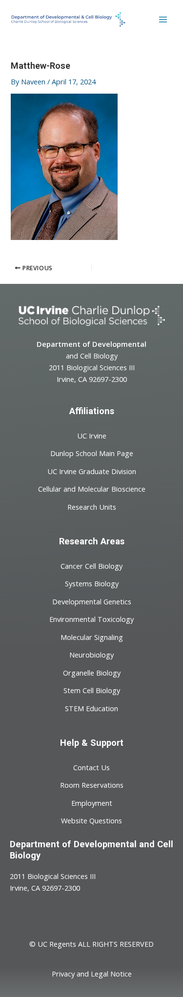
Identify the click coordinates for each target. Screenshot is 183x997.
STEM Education (91, 708)
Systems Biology (92, 583)
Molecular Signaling (92, 636)
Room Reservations (91, 785)
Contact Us (91, 767)
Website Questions (91, 820)
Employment (91, 802)
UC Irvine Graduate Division (91, 471)
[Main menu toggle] (163, 19)
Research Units (91, 506)
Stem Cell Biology (91, 690)
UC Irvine (91, 435)
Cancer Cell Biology (91, 565)
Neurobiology (91, 654)
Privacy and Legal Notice (92, 973)
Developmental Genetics (91, 601)
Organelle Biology (92, 672)
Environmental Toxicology (91, 619)
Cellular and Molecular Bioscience (91, 489)
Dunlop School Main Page (91, 453)
